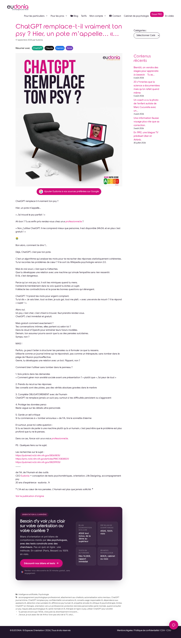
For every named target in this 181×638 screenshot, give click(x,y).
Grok (69, 48)
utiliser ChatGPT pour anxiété (100, 609)
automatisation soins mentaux (97, 597)
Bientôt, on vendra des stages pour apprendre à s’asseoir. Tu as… (146, 71)
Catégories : (140, 30)
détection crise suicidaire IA (39, 603)
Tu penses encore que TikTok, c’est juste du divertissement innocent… (48, 612)
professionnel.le (73, 221)
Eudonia (25, 475)
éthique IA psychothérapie (103, 603)
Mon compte (96, 16)
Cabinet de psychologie (136, 16)
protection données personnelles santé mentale (85, 606)
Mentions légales (125, 630)
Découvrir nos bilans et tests (39, 563)
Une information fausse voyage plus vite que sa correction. (146, 122)
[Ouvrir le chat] (173, 625)
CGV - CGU (165, 630)
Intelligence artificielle (28, 594)
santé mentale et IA (56, 609)
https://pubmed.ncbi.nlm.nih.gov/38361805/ (38, 455)
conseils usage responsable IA (90, 600)
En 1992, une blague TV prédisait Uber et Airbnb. (146, 136)
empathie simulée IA (83, 603)
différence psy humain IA (62, 603)
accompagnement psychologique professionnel (39, 597)
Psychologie (43, 594)
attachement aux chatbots (72, 597)
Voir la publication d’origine (30, 496)
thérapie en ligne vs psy (76, 609)
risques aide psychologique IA (35, 609)
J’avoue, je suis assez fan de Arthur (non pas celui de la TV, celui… (46, 614)
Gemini (60, 48)
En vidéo (169, 16)
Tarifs (84, 16)
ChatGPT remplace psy (38, 600)
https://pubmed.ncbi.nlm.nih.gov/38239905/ (38, 462)
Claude (49, 48)
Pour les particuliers (34, 16)
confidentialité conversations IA (62, 600)
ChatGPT (37, 48)
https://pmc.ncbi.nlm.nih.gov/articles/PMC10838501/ (42, 458)
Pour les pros (57, 16)
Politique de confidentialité (146, 630)
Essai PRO (157, 14)
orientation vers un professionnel (49, 606)
